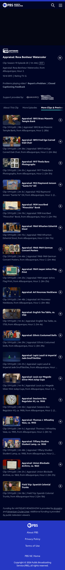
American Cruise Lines (18, 511)
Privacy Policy (32, 539)
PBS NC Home (32, 556)
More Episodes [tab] (30, 107)
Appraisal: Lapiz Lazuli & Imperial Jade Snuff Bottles (39, 357)
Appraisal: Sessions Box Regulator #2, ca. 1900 (34, 400)
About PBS (32, 532)
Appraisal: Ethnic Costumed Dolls (39, 335)
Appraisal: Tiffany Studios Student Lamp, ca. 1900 (35, 443)
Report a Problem (37, 83)
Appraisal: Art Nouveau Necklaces (39, 292)
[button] (53, 5)
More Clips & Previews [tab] (52, 107)
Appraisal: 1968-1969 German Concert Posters (37, 249)
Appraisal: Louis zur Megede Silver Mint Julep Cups (36, 378)
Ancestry (57, 508)
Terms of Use (32, 545)
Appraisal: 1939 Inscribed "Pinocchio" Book (35, 206)
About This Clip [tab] (10, 107)
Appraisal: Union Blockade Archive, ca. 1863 (35, 464)
